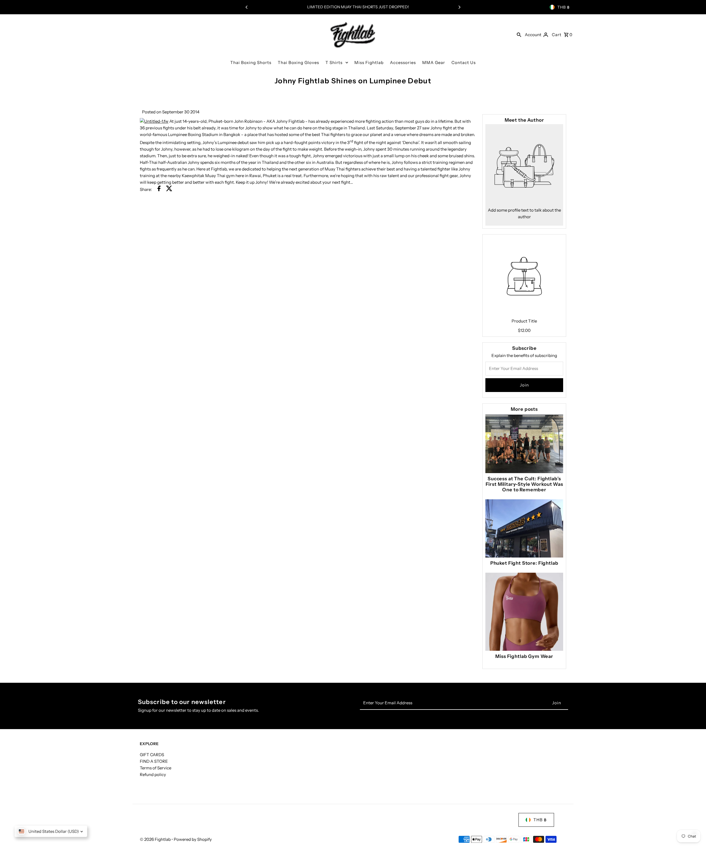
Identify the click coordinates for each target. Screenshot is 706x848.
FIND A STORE (154, 761)
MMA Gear (433, 62)
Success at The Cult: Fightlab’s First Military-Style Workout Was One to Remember (524, 484)
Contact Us (463, 62)
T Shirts (334, 62)
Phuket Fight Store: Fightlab (524, 563)
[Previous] (247, 7)
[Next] (459, 7)
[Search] (519, 34)
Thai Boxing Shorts (250, 62)
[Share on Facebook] (159, 189)
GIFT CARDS (152, 754)
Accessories (403, 62)
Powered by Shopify (193, 839)
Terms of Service (155, 767)
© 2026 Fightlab (156, 839)
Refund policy (153, 774)
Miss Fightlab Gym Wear (524, 656)
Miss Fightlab (369, 62)
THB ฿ (563, 7)
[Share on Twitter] (169, 189)
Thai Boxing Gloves (298, 62)
